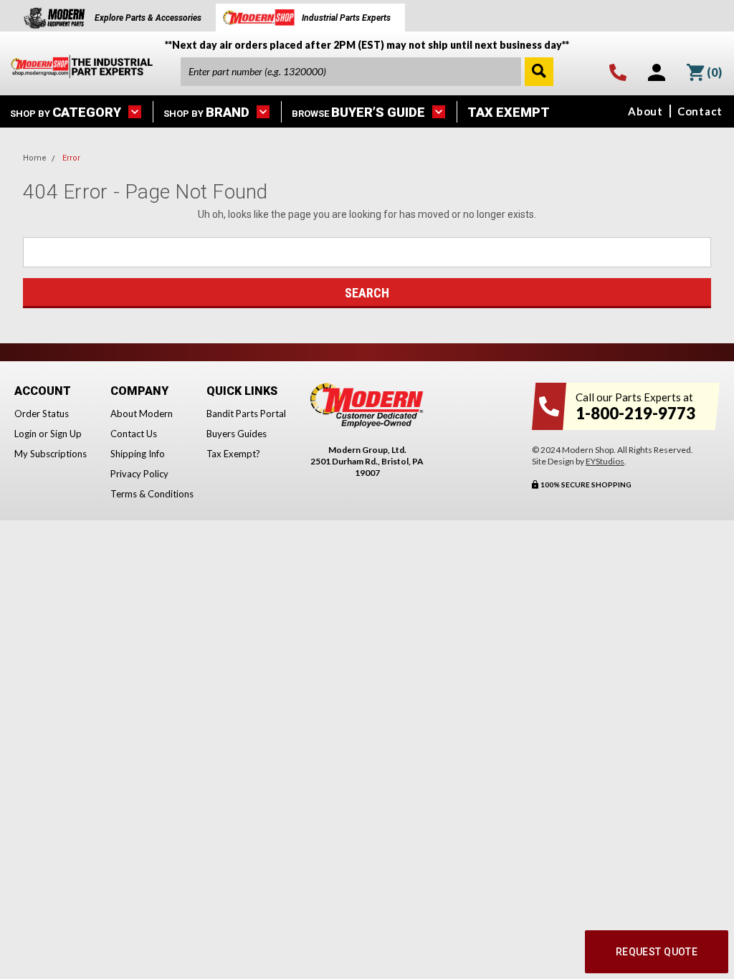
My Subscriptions (50, 453)
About (645, 111)
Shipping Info (137, 453)
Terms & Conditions (152, 494)
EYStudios (605, 461)
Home (35, 158)
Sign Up (66, 433)
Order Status (41, 413)
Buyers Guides (236, 433)
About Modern (141, 413)
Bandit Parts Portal (246, 413)
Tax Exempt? (233, 453)
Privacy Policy (139, 473)
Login (25, 433)
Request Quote (656, 951)
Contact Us (133, 433)
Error (71, 158)
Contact (700, 111)
